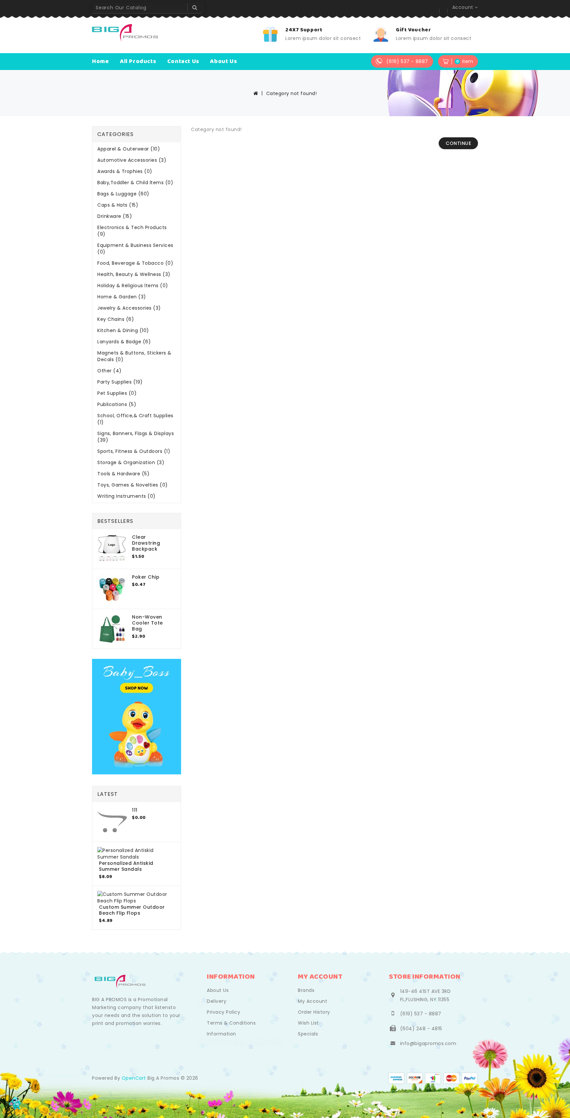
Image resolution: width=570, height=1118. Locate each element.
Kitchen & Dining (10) (123, 330)
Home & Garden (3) (121, 296)
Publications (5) (116, 404)
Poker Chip (145, 577)
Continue (458, 143)
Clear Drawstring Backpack (146, 543)
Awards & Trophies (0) (124, 171)
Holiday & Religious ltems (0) (132, 285)
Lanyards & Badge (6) (124, 341)
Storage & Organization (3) (130, 462)
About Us (218, 990)
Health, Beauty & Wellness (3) (134, 274)
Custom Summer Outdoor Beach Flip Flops (132, 910)
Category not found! (291, 93)
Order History (314, 1012)
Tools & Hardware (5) (123, 473)
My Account (312, 1001)
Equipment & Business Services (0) (135, 248)
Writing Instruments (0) (126, 496)
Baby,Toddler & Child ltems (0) (135, 182)
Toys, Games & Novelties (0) (132, 485)
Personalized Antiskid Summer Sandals (126, 866)
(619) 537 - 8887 (420, 1014)
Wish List (308, 1023)
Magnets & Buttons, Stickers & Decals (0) (134, 356)
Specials (308, 1034)
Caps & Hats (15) (117, 205)
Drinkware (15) (114, 216)
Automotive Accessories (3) (131, 160)
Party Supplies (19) (120, 382)
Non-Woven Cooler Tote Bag (147, 623)
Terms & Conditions (231, 1023)
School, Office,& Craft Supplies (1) (135, 418)
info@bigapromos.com (428, 1043)
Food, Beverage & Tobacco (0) (135, 263)
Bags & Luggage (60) (123, 193)
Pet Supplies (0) (117, 393)
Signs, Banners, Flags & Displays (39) (135, 436)
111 (135, 810)
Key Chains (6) (115, 319)
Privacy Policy (223, 1012)
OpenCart (134, 1078)
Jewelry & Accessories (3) (129, 308)
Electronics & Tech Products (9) (132, 230)
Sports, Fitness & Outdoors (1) (133, 451)
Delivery (216, 1001)
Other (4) (109, 370)
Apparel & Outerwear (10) (128, 149)
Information (221, 1034)
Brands (306, 990)
